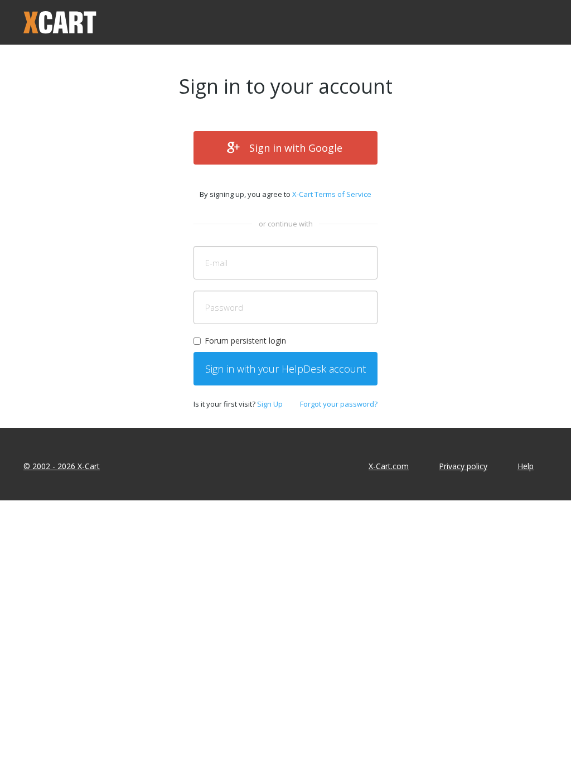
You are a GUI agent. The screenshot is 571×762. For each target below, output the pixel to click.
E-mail (216, 262)
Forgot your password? (339, 404)
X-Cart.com (389, 466)
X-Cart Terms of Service (331, 194)
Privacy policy (463, 466)
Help (525, 466)
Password (224, 307)
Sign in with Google (295, 148)
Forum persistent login (245, 340)
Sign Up (270, 404)
